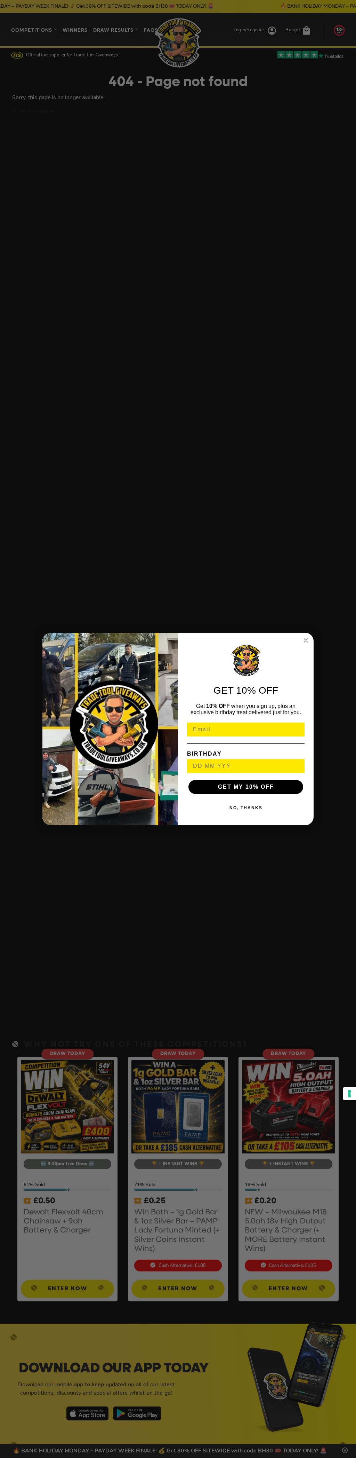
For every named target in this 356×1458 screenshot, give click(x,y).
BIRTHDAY (204, 754)
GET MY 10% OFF (246, 787)
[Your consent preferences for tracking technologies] (349, 1093)
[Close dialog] (306, 640)
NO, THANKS (245, 807)
